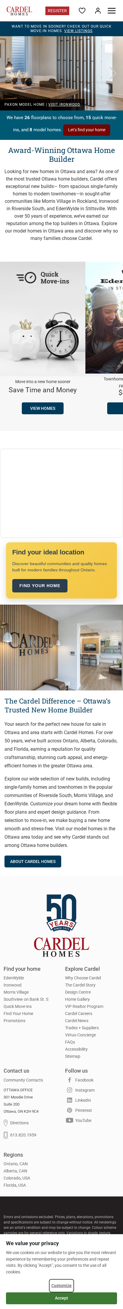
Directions (19, 1123)
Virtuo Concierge (80, 1035)
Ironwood (12, 985)
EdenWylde (14, 978)
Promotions (14, 1020)
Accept (61, 1298)
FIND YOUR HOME (39, 585)
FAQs (70, 1042)
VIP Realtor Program (84, 1006)
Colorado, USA (17, 1178)
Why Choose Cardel (83, 978)
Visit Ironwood (64, 104)
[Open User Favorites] (82, 10)
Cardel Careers (78, 1013)
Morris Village (16, 992)
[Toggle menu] (112, 11)
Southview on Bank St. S (26, 999)
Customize (61, 1285)
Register (57, 10)
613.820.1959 (23, 1135)
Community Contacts (23, 1080)
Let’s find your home (86, 129)
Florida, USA (15, 1185)
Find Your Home (18, 1013)
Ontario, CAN (16, 1164)
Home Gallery (77, 999)
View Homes (42, 408)
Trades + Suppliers (82, 1027)
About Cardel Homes (33, 861)
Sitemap (72, 1056)
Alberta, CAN (15, 1171)
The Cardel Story (80, 985)
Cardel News (76, 1020)
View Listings (78, 31)
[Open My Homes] (98, 10)
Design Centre (78, 992)
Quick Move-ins (18, 1006)
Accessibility (76, 1049)
